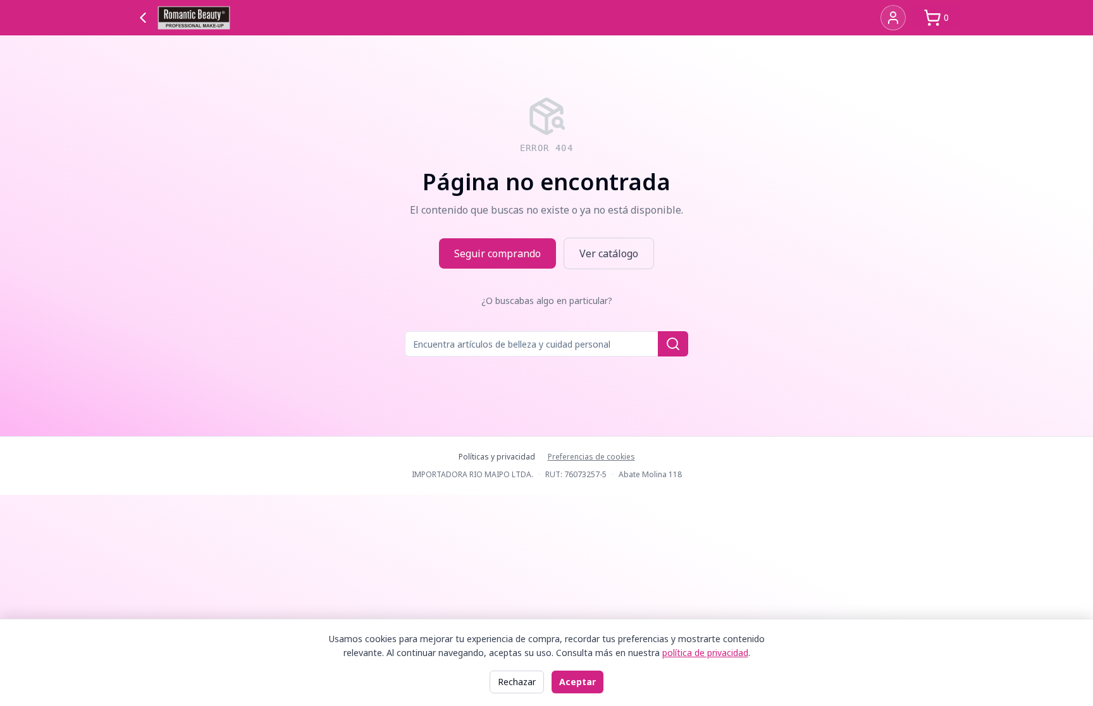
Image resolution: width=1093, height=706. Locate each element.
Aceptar (577, 682)
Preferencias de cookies (591, 457)
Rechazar (517, 682)
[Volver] (143, 18)
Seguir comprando (497, 253)
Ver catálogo (608, 253)
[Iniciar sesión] (893, 17)
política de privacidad (705, 653)
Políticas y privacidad (497, 457)
